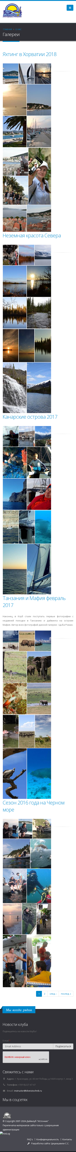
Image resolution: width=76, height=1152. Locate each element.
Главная (7, 29)
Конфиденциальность (47, 1139)
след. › (53, 993)
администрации (11, 1129)
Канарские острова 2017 (30, 416)
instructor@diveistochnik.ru (28, 1090)
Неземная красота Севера (32, 235)
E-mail (6, 1040)
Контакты (67, 1139)
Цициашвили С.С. (60, 1143)
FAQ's (30, 1139)
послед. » (66, 993)
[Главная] (14, 10)
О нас (18, 29)
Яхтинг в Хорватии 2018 (29, 54)
